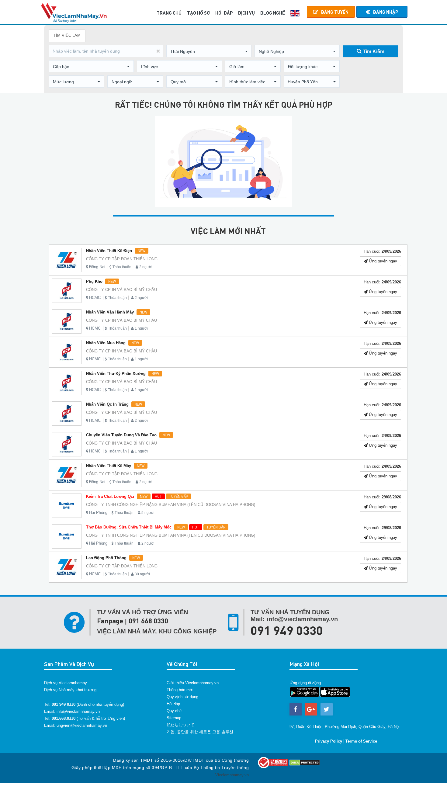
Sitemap (174, 718)
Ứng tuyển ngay (382, 261)
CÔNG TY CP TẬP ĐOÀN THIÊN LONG (122, 259)
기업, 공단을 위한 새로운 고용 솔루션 (200, 731)
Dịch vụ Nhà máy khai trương (70, 690)
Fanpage (110, 621)
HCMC (95, 297)
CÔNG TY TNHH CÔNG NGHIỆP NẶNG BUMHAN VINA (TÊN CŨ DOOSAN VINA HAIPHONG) (170, 504)
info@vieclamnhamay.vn (78, 711)
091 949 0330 (287, 630)
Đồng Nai (97, 267)
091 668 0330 (148, 621)
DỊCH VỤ (246, 13)
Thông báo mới (180, 690)
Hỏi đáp (173, 704)
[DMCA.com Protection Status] (304, 762)
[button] (209, 51)
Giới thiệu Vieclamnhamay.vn (193, 683)
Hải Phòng (98, 512)
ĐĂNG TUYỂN (334, 12)
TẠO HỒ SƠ (198, 13)
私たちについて (180, 724)
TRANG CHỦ (169, 13)
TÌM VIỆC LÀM (67, 35)
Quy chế (174, 711)
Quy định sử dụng (182, 697)
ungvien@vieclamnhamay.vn (82, 725)
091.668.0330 (63, 718)
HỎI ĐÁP (224, 13)
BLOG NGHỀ (272, 13)
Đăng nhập (385, 12)
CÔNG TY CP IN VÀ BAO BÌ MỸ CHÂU (121, 289)
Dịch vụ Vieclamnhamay (65, 683)
